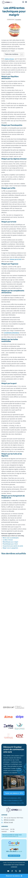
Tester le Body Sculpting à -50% (12, 800)
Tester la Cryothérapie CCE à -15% (13, 803)
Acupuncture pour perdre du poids (13, 546)
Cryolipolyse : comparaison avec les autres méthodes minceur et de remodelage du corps (14, 625)
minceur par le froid (15, 259)
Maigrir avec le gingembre (10, 548)
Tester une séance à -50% (14, 793)
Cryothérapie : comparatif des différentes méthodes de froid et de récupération (13, 674)
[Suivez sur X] (16, 871)
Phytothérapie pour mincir (10, 544)
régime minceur (9, 59)
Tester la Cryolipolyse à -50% (12, 798)
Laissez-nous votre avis (14, 855)
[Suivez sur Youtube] (8, 871)
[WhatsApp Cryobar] (23, 2)
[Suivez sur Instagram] (19, 871)
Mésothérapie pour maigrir (10, 542)
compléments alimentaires (11, 332)
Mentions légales (7, 864)
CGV (13, 864)
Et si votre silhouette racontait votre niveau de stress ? (12, 576)
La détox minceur (8, 540)
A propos (17, 864)
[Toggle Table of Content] (20, 54)
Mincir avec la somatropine (11, 538)
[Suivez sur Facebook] (12, 871)
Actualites (18, 19)
